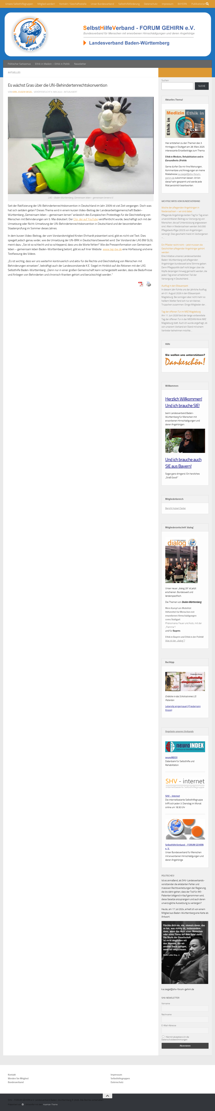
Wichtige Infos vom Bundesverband (180, 201)
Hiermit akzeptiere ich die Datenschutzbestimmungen (175, 1038)
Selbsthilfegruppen (120, 1078)
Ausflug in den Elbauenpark (174, 285)
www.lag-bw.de (112, 249)
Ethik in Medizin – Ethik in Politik (52, 63)
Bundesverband (16, 1082)
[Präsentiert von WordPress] (23, 1104)
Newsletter (80, 63)
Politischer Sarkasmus (19, 63)
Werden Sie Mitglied (18, 1078)
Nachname (166, 1014)
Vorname (165, 1003)
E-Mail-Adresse (168, 1025)
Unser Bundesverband (102, 3)
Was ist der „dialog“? (175, 640)
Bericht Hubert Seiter (175, 508)
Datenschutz (150, 3)
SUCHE (201, 86)
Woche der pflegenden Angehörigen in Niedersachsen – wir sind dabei (180, 209)
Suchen (165, 80)
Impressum (167, 3)
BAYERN (182, 3)
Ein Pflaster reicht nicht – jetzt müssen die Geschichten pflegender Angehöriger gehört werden (183, 248)
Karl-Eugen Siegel (22, 92)
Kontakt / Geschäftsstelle (72, 3)
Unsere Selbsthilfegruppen (19, 3)
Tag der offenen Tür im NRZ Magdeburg (181, 311)
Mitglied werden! (46, 3)
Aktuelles (14, 72)
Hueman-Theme (50, 1104)
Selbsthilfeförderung (129, 3)
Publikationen (198, 3)
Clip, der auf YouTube (86, 219)
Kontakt (12, 1074)
